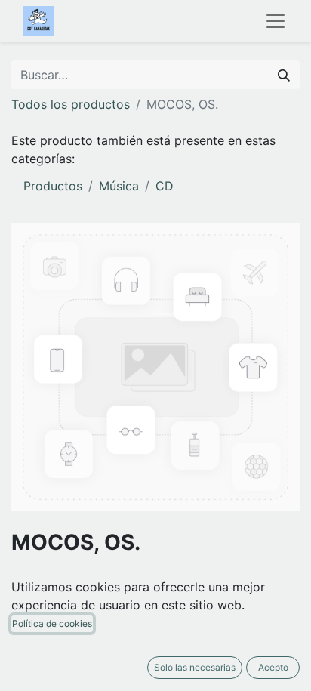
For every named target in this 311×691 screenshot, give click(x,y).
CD (165, 185)
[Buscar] (284, 74)
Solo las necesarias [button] (195, 667)
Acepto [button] (273, 667)
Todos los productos (70, 104)
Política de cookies (52, 623)
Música (119, 185)
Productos (52, 185)
